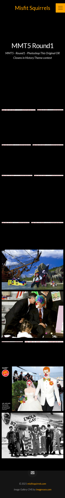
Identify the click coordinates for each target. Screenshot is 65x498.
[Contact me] (32, 472)
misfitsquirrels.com (36, 483)
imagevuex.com (43, 489)
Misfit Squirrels (32, 8)
